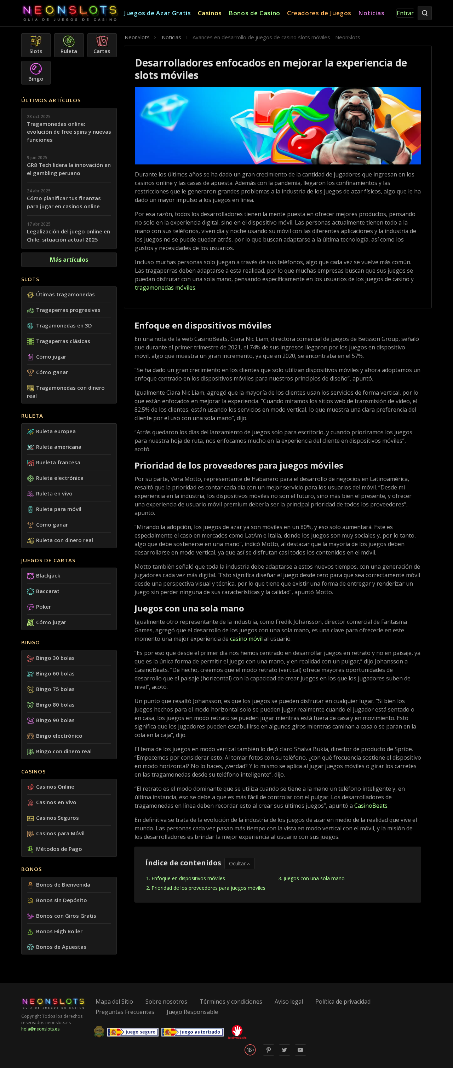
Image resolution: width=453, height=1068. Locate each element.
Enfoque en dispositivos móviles (188, 878)
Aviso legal (289, 1001)
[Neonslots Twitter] (284, 1054)
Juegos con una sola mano (314, 878)
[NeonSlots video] (300, 1054)
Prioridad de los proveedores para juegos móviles (208, 887)
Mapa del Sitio (114, 1001)
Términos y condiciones (231, 1001)
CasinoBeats (371, 805)
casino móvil (246, 639)
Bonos (31, 868)
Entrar (405, 13)
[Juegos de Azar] (72, 13)
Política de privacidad (343, 1001)
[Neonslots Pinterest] (268, 1054)
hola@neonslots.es (40, 1029)
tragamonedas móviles (165, 287)
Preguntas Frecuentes (125, 1012)
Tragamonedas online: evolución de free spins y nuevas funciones (69, 131)
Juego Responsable (192, 1012)
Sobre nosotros (166, 1001)
